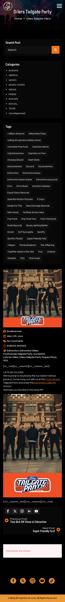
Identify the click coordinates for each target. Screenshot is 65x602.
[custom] (13, 580)
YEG (22, 258)
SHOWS (13, 98)
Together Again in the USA (20, 251)
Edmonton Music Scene (19, 179)
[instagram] (22, 511)
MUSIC (13, 80)
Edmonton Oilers (29, 350)
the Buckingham (28, 245)
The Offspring (47, 245)
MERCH (13, 75)
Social (10, 232)
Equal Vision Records (18, 192)
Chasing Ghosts (15, 159)
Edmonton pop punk (46, 179)
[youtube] (36, 511)
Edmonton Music (31, 173)
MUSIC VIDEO (17, 84)
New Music (13, 212)
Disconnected (14, 166)
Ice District (39, 354)
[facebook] (8, 511)
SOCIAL (13, 103)
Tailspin (11, 245)
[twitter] (15, 511)
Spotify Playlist (15, 238)
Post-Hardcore (48, 218)
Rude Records (14, 225)
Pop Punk (12, 218)
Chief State (33, 159)
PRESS (12, 94)
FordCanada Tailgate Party (17, 354)
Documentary (45, 166)
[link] (52, 379)
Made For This (14, 205)
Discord (30, 166)
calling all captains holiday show (24, 140)
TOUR (12, 108)
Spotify (41, 232)
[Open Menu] (59, 5)
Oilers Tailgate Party (30, 357)
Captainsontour (15, 153)
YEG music (34, 258)
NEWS (12, 89)
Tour (40, 251)
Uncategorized (17, 113)
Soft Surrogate (25, 232)
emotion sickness (41, 186)
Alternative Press (37, 133)
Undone (51, 251)
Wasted (11, 258)
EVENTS (13, 70)
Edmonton (12, 173)
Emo (9, 186)
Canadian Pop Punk (17, 146)
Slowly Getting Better (37, 225)
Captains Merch (40, 146)
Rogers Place (49, 357)
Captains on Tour (37, 153)
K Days (40, 199)
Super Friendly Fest (37, 238)
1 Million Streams (15, 133)
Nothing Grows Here (33, 212)
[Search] (55, 50)
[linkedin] (29, 511)
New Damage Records (38, 205)
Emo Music (22, 186)
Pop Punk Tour (28, 218)
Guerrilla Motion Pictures (20, 199)
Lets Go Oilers (10, 357)
